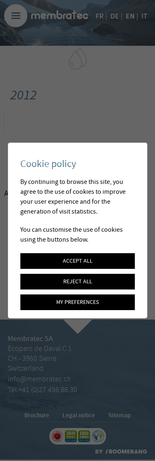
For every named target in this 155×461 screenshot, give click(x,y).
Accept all (78, 261)
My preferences (77, 302)
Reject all (77, 282)
